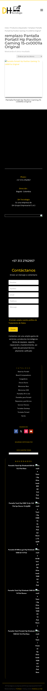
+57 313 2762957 (24, 180)
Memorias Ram (23, 386)
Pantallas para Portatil (23, 397)
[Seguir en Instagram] (26, 431)
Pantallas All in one (23, 394)
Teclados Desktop (23, 408)
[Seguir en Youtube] (31, 431)
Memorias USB (23, 390)
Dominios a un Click (37, 689)
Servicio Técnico (23, 405)
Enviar (13, 329)
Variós (23, 416)
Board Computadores (23, 375)
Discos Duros (23, 383)
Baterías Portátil (23, 372)
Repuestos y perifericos (23, 401)
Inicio (7, 28)
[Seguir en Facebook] (16, 431)
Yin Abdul (18, 689)
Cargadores (23, 379)
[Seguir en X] (21, 431)
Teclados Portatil (23, 412)
